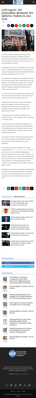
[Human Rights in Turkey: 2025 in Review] (5, 288)
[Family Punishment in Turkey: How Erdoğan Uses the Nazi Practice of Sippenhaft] (5, 331)
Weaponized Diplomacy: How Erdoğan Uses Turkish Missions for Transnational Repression (21, 296)
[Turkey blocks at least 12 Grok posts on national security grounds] (6, 235)
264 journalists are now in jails (21, 150)
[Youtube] (29, 385)
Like (32, 263)
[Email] (31, 25)
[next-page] (5, 249)
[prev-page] (3, 249)
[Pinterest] (16, 25)
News (3, 6)
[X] (12, 25)
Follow (31, 266)
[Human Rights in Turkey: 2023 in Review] (5, 339)
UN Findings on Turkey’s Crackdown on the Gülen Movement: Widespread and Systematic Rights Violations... (20, 280)
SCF (4, 21)
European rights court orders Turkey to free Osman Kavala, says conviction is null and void (22, 203)
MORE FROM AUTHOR (19, 196)
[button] (3, 2)
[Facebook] (8, 25)
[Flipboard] (11, 385)
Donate (23, 391)
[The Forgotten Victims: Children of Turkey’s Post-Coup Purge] (5, 305)
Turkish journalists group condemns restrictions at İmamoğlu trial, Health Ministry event (22, 211)
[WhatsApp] (20, 25)
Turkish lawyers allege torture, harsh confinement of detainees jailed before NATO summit (22, 243)
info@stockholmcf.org (21, 374)
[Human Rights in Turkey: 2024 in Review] (5, 313)
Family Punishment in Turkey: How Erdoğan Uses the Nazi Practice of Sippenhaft (21, 330)
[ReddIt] (28, 25)
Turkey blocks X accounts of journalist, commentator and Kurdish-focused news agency (20, 227)
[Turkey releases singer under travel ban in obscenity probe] (6, 219)
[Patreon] (20, 385)
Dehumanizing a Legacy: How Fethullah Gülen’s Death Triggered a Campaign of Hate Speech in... (20, 322)
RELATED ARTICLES (7, 196)
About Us (13, 391)
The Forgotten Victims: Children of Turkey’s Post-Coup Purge (21, 304)
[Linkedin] (24, 25)
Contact (18, 391)
